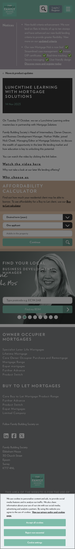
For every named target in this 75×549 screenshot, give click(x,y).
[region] (37, 521)
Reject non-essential (34, 532)
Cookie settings (34, 542)
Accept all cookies (34, 522)
